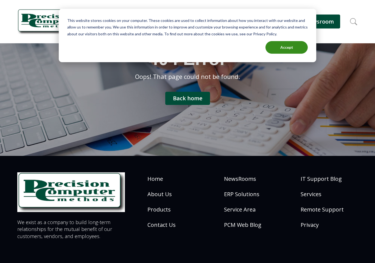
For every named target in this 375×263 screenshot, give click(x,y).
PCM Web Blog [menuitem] (242, 224)
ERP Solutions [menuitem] (241, 194)
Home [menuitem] (155, 178)
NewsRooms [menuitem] (240, 178)
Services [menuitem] (311, 194)
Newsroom (319, 21)
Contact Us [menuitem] (161, 224)
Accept (286, 47)
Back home (187, 98)
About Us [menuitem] (159, 194)
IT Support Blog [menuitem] (321, 178)
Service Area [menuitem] (240, 209)
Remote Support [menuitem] (322, 209)
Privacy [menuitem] (310, 224)
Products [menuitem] (159, 209)
